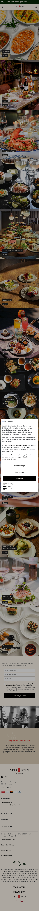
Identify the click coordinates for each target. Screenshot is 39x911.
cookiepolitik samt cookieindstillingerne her (23, 445)
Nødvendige (9, 484)
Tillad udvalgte (19, 472)
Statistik (8, 486)
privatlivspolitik (10, 451)
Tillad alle (19, 479)
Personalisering (10, 489)
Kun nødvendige (19, 466)
